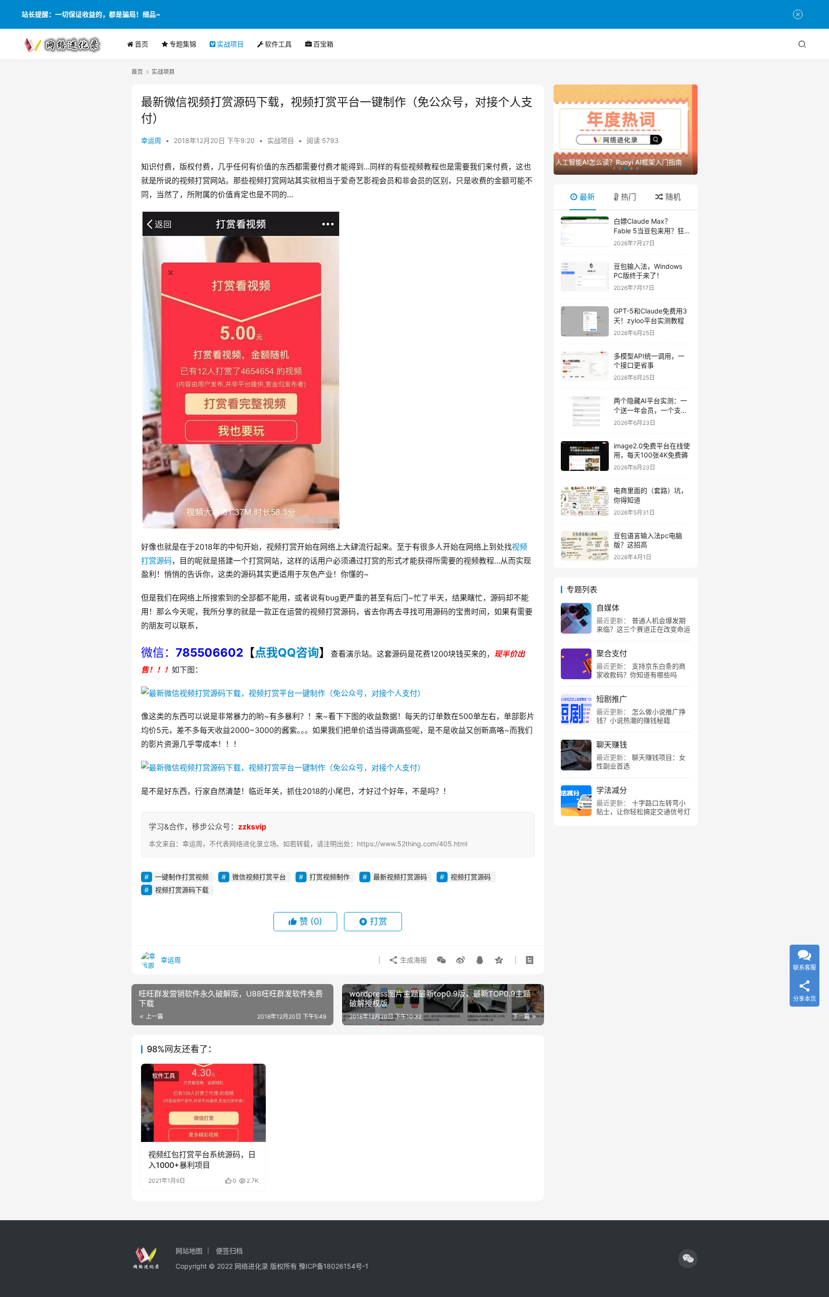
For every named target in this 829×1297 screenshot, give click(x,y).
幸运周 (151, 140)
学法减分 (611, 790)
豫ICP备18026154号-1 (333, 1266)
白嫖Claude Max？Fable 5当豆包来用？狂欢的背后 (649, 230)
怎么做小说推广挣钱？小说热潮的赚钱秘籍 (641, 716)
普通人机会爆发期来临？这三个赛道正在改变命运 (643, 624)
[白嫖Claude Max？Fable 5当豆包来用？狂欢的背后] (585, 231)
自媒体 (607, 607)
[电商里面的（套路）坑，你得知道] (585, 501)
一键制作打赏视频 (182, 877)
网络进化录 (251, 1266)
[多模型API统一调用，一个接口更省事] (585, 366)
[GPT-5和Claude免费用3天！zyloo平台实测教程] (585, 321)
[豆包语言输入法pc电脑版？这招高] (585, 546)
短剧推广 (611, 699)
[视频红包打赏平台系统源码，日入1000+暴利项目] (203, 1102)
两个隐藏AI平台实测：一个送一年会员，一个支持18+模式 (650, 409)
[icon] (688, 1258)
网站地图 (189, 1251)
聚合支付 (611, 653)
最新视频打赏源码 (400, 877)
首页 (141, 44)
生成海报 (412, 960)
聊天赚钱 (611, 744)
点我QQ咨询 (287, 653)
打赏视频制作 (329, 877)
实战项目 (230, 44)
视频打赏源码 (470, 877)
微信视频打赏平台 (259, 877)
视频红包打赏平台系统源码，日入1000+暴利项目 (202, 1160)
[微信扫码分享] (441, 960)
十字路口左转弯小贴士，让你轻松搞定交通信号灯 (643, 807)
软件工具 (278, 44)
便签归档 (229, 1251)
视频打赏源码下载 (182, 890)
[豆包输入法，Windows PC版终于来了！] (585, 277)
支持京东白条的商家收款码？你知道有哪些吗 (641, 670)
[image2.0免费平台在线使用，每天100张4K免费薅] (585, 456)
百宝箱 (323, 44)
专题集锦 (182, 44)
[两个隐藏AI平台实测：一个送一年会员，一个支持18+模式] (585, 411)
